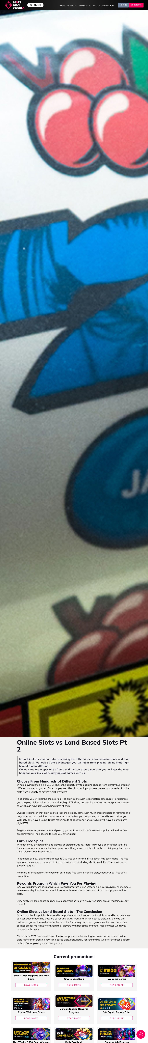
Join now (136, 5)
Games (62, 5)
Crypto (96, 5)
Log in (123, 5)
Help (112, 5)
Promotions (72, 5)
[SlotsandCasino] (14, 5)
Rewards (83, 5)
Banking (105, 5)
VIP (90, 5)
